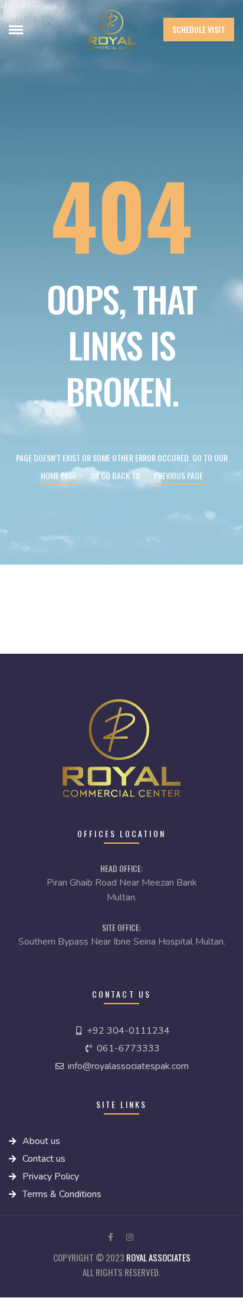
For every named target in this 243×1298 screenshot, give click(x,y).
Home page (59, 475)
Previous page (178, 475)
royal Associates (158, 1257)
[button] (198, 29)
